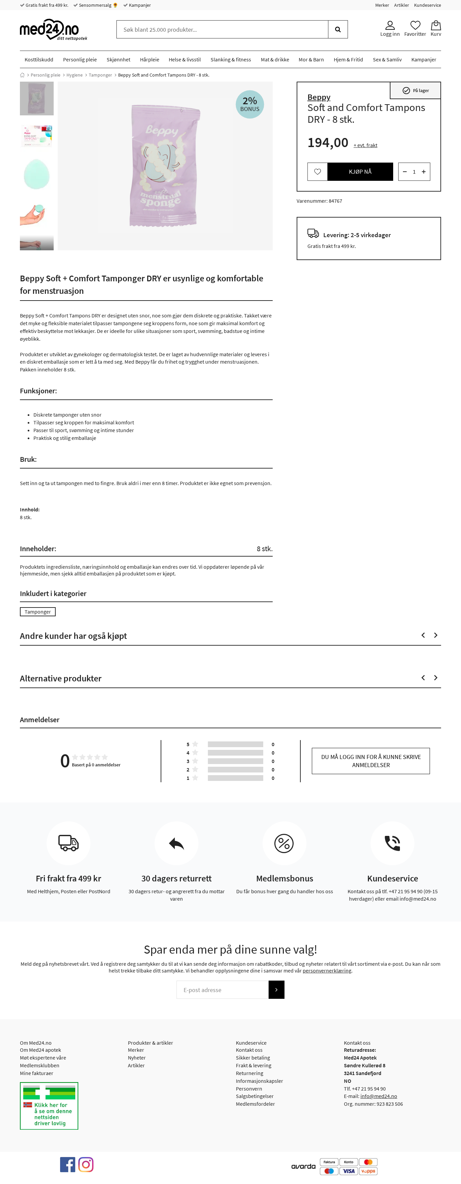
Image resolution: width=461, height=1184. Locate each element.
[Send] (276, 990)
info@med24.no (378, 1096)
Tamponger (100, 75)
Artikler (401, 5)
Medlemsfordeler (255, 1103)
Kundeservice (427, 5)
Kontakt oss (249, 1049)
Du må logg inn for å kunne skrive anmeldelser (371, 761)
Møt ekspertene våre (43, 1057)
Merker (382, 5)
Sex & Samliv (387, 59)
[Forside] (22, 75)
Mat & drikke (275, 59)
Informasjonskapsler (259, 1080)
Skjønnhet (118, 59)
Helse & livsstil (185, 59)
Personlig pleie (80, 59)
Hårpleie (149, 59)
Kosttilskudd (39, 59)
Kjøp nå (360, 171)
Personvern (249, 1088)
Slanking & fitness (231, 59)
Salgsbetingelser (255, 1096)
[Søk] (338, 29)
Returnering (249, 1073)
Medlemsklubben (39, 1065)
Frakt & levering (253, 1065)
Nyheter (137, 1057)
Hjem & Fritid (348, 59)
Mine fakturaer (36, 1073)
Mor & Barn (311, 59)
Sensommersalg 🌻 (98, 5)
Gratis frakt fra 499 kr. (46, 5)
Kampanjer (139, 5)
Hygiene (74, 75)
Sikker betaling (253, 1057)
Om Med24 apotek (40, 1049)
